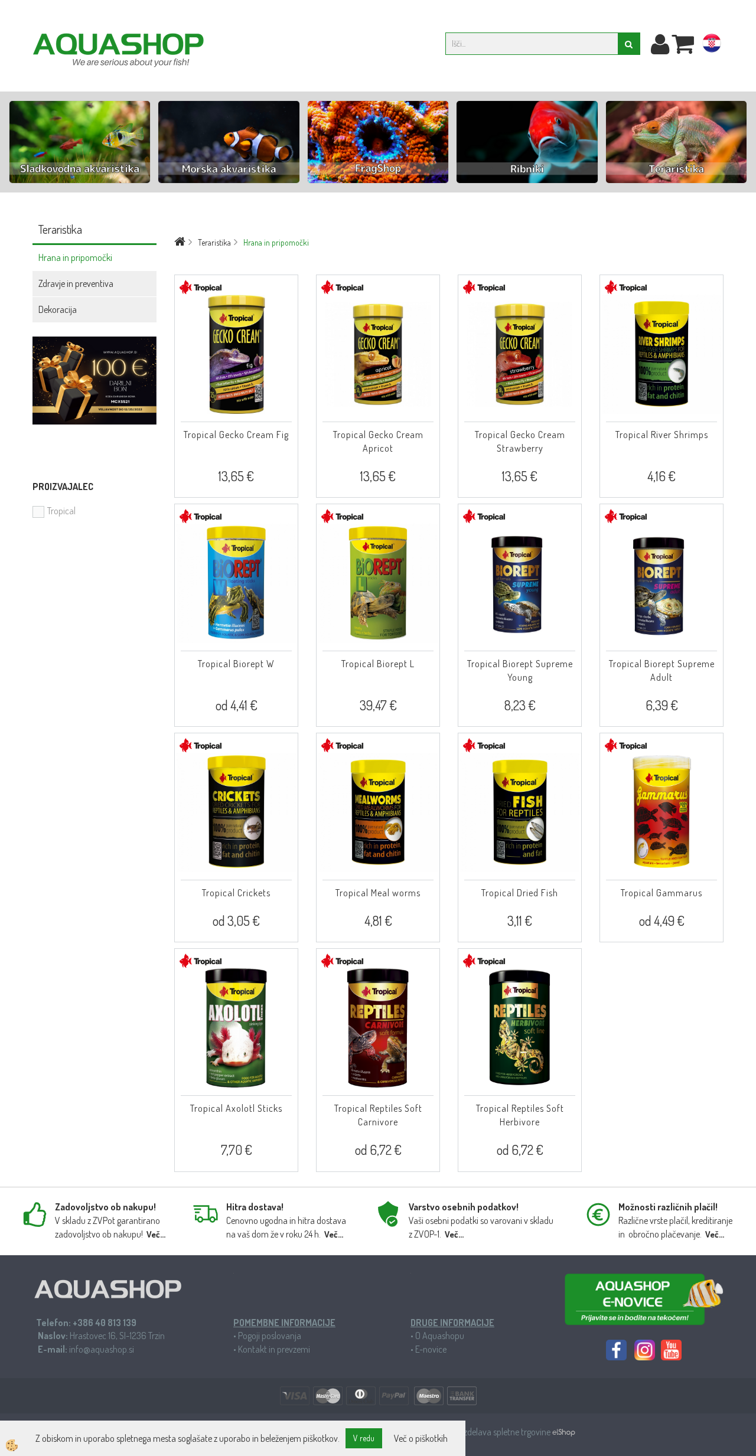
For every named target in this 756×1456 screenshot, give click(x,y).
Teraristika (214, 242)
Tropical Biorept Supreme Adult (662, 670)
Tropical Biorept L (378, 664)
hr (712, 45)
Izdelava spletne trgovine (507, 1432)
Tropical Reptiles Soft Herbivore (520, 1115)
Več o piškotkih (421, 1438)
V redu (363, 1438)
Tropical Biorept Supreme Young (520, 670)
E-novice (431, 1349)
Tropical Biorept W (236, 664)
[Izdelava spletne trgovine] (563, 1432)
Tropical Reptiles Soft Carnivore (378, 1115)
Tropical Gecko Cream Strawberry (520, 441)
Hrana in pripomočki (75, 257)
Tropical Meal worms (378, 893)
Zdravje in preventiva (75, 283)
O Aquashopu (439, 1335)
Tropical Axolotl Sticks (236, 1108)
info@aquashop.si (101, 1349)
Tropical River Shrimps (661, 434)
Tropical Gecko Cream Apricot (378, 441)
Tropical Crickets (236, 893)
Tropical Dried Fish (519, 893)
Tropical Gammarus (661, 893)
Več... (155, 1234)
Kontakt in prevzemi (274, 1349)
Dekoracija (57, 309)
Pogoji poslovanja (269, 1335)
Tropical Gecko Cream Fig (236, 434)
